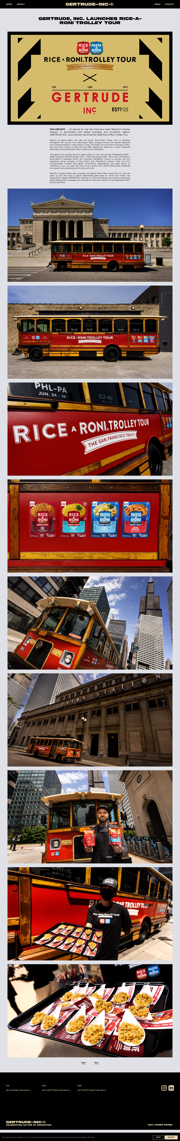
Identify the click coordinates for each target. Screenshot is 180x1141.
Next (96, 1063)
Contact (169, 4)
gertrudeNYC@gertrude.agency (92, 1090)
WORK (9, 4)
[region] (90, 1137)
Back (84, 1063)
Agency (21, 4)
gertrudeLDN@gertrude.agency (56, 1090)
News (157, 4)
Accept (171, 1137)
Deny (158, 1137)
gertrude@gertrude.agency (18, 1090)
